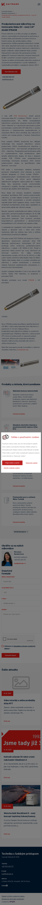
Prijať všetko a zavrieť (12, 463)
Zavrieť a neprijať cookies (12, 468)
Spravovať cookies (31, 463)
